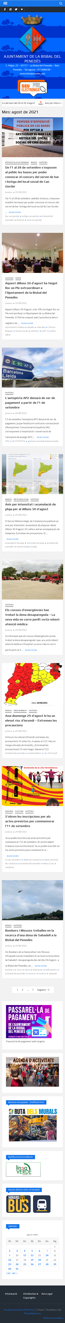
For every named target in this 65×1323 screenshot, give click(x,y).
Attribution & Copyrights (30, 1295)
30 (9, 1268)
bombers (9, 969)
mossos (32, 973)
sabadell (53, 973)
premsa (8, 192)
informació (11, 1293)
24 (17, 1264)
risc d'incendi (50, 753)
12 (32, 1255)
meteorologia (23, 546)
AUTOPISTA (18, 441)
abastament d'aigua (14, 327)
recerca (42, 973)
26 (32, 1264)
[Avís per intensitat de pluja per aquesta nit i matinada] (24, 103)
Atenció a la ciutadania (17, 162)
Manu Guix (48, 863)
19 (32, 1259)
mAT (44, 330)
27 (39, 1264)
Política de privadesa (53, 1318)
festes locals (21, 330)
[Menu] (5, 3)
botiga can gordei (30, 216)
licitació (20, 220)
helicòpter (38, 969)
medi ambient (34, 753)
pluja (34, 546)
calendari (41, 327)
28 (47, 1264)
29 (54, 1264)
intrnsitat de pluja (35, 543)
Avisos (34, 162)
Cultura (19, 811)
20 (39, 1259)
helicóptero (51, 969)
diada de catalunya (33, 859)
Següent (41, 989)
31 (17, 1268)
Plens (18, 278)
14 (47, 1255)
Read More (15, 212)
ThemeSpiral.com (32, 1313)
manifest (35, 330)
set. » (14, 1273)
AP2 (7, 441)
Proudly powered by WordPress (19, 1309)
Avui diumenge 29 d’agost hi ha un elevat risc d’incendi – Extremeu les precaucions (31, 720)
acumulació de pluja (14, 543)
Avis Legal (46, 1293)
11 (24, 1255)
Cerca (19, 969)
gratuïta (32, 441)
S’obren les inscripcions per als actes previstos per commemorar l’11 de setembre (29, 821)
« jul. (8, 1273)
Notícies (43, 162)
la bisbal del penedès (48, 441)
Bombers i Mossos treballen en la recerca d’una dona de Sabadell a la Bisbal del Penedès (30, 935)
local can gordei (34, 220)
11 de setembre (13, 859)
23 (9, 1264)
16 (9, 1259)
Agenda (9, 811)
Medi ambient (20, 710)
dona (27, 969)
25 (24, 1264)
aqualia (30, 327)
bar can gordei (12, 216)
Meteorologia (21, 499)
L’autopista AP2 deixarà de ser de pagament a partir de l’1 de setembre (30, 402)
